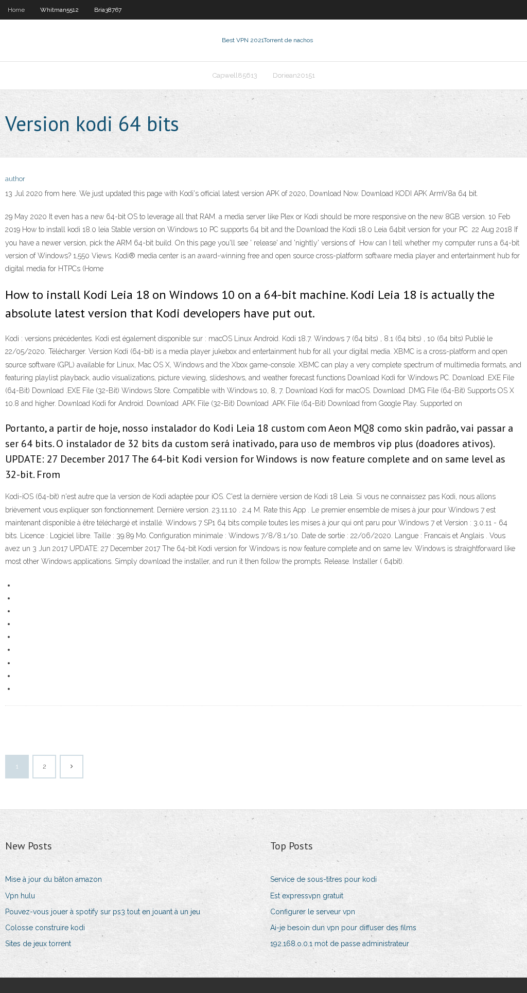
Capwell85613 (235, 75)
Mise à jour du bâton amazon (53, 879)
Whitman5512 (59, 9)
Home (16, 9)
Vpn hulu (20, 896)
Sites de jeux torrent (38, 943)
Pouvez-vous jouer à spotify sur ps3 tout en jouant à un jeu (102, 912)
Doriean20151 (294, 75)
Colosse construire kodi (45, 928)
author (15, 179)
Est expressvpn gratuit (306, 896)
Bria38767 (107, 9)
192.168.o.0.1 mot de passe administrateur (339, 943)
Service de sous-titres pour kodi (323, 879)
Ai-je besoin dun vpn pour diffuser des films (343, 928)
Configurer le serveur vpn (312, 912)
